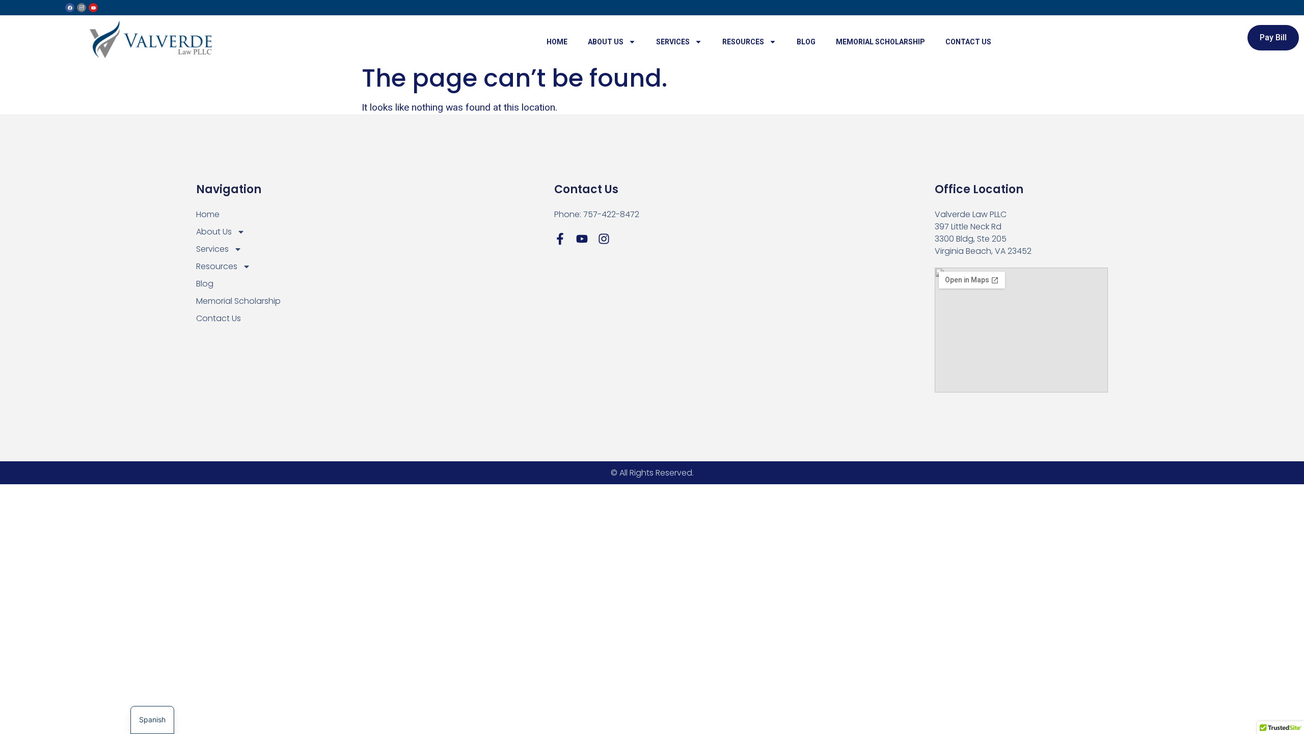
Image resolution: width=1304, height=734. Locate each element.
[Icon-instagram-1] (81, 7)
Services (673, 42)
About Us (605, 42)
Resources (743, 42)
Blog (806, 42)
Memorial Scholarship (880, 42)
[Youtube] (93, 7)
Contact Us (968, 42)
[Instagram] (604, 239)
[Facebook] (69, 7)
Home (557, 42)
